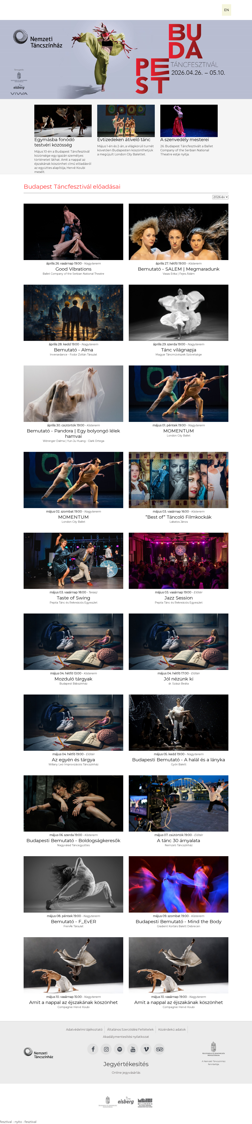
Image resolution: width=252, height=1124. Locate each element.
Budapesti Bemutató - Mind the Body (179, 921)
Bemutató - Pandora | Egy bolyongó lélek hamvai (73, 433)
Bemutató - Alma (73, 350)
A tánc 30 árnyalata (178, 840)
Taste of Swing (73, 598)
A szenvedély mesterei (184, 139)
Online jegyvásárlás (126, 1072)
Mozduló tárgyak (73, 679)
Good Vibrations (74, 269)
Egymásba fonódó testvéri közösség (54, 142)
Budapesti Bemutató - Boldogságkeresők (73, 840)
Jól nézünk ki (179, 679)
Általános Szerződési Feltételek (130, 1029)
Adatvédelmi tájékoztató (84, 1029)
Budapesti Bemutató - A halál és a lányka (178, 759)
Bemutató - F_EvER (73, 921)
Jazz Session (179, 598)
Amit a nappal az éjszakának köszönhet (73, 1002)
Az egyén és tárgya (73, 759)
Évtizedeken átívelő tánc (123, 139)
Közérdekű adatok (172, 1029)
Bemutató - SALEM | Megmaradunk (179, 269)
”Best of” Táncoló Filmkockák (179, 517)
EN (226, 10)
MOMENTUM (178, 431)
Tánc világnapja (178, 350)
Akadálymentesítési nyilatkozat (126, 1037)
